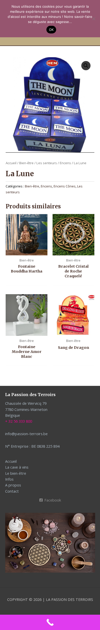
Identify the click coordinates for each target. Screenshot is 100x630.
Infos (9, 479)
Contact (12, 491)
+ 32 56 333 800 (18, 421)
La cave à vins (16, 467)
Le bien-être (15, 473)
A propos (13, 485)
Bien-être (26, 163)
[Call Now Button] (50, 622)
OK (51, 30)
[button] (86, 65)
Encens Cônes (65, 186)
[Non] (93, 18)
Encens (65, 163)
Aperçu (27, 250)
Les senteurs (46, 163)
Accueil (11, 163)
